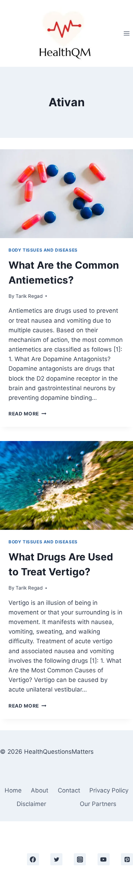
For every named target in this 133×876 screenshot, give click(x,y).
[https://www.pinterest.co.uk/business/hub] (127, 859)
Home (13, 790)
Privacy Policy (108, 790)
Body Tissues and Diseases (43, 250)
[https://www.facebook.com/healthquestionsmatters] (33, 859)
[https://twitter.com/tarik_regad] (56, 859)
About (39, 790)
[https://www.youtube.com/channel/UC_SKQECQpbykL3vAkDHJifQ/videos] (104, 859)
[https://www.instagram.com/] (80, 859)
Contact (69, 790)
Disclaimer (31, 803)
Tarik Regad (29, 296)
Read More (27, 413)
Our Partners (98, 803)
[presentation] (66, 193)
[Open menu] (126, 33)
